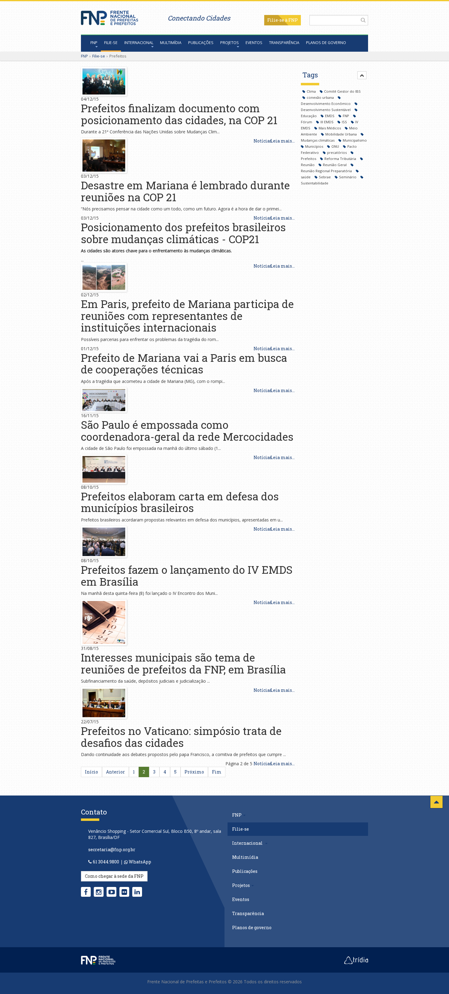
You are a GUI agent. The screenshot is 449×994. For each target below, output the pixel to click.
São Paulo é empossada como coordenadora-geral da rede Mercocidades (187, 430)
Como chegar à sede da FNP (114, 876)
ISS (345, 122)
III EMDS (327, 122)
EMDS (330, 115)
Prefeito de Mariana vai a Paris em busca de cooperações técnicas (184, 363)
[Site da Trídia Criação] (356, 959)
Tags (310, 74)
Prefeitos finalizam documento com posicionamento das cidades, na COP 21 (179, 114)
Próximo (194, 772)
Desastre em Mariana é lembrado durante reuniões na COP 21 (185, 191)
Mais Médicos (330, 128)
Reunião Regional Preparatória (327, 171)
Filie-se (275, 20)
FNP (93, 42)
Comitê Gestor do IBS (342, 91)
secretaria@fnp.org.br (111, 849)
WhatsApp (139, 862)
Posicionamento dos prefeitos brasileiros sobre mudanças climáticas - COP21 (183, 233)
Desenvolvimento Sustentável (326, 109)
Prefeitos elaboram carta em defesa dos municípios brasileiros (180, 502)
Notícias (263, 141)
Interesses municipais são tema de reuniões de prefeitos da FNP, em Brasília (183, 663)
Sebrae (325, 177)
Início (91, 772)
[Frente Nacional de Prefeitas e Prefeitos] (109, 16)
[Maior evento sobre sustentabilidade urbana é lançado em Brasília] (104, 541)
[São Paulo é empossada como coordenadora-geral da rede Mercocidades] (104, 399)
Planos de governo (326, 42)
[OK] (363, 20)
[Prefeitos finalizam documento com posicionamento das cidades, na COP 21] (104, 81)
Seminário (348, 177)
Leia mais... (282, 141)
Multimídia (170, 42)
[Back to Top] (436, 802)
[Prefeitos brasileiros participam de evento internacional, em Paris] (104, 155)
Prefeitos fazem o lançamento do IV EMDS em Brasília (187, 575)
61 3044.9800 (106, 862)
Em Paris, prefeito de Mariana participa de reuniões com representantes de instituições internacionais (187, 315)
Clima (312, 91)
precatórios (337, 152)
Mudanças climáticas (318, 140)
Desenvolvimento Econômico (326, 103)
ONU (335, 146)
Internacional (138, 42)
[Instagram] (98, 892)
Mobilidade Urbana (341, 134)
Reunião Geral (335, 164)
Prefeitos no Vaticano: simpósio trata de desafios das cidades (181, 737)
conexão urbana (321, 97)
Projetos (229, 42)
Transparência (284, 42)
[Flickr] (124, 892)
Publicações (201, 42)
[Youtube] (111, 892)
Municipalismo (355, 140)
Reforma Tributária (340, 158)
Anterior (115, 772)
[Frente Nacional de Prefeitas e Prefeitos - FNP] (98, 959)
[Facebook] (86, 892)
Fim (216, 772)
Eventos (254, 42)
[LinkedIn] (137, 892)
